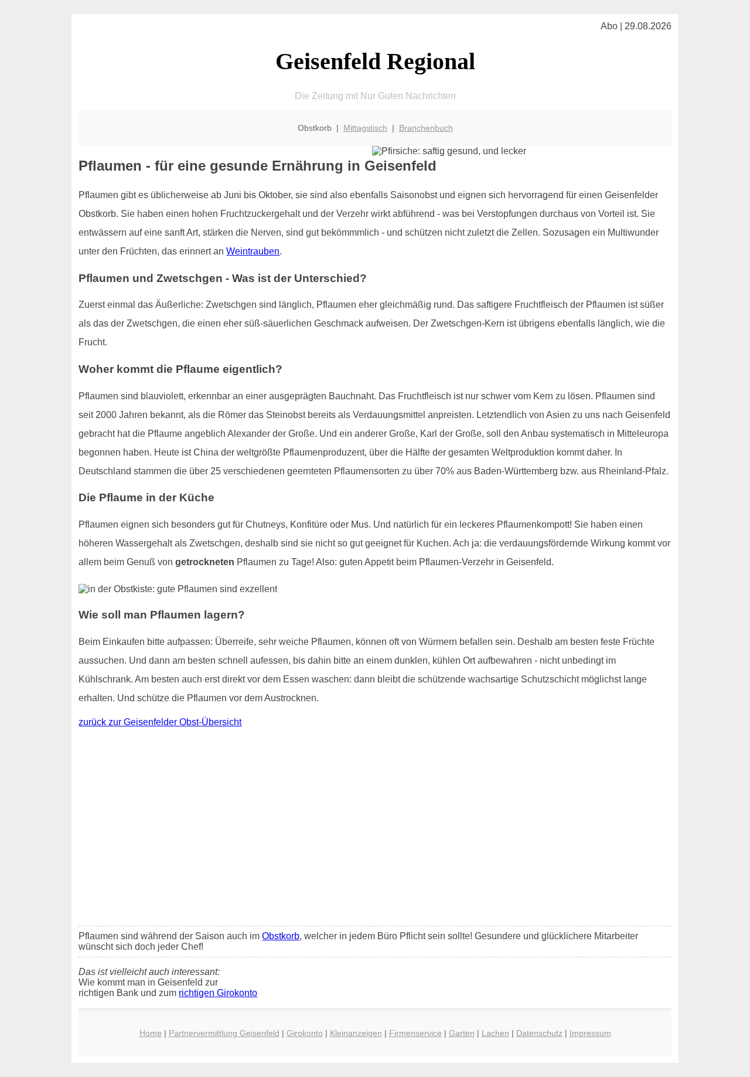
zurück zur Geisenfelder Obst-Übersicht (160, 722)
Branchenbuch (426, 127)
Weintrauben (252, 251)
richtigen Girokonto (218, 993)
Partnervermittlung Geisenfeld (224, 1033)
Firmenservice (415, 1033)
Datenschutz (539, 1033)
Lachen (495, 1033)
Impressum (590, 1033)
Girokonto (305, 1033)
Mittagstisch (365, 127)
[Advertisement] (375, 830)
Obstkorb (280, 936)
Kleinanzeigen (356, 1033)
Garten (462, 1033)
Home (150, 1033)
